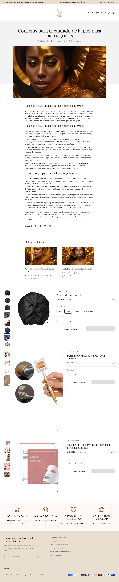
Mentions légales (56, 555)
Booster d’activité (39, 575)
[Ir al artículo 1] (7, 293)
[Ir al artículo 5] (7, 323)
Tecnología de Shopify (27, 575)
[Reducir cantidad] (59, 321)
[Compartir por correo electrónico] (50, 226)
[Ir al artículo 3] (7, 308)
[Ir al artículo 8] (7, 345)
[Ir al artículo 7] (7, 338)
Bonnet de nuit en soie (69, 295)
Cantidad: (60, 317)
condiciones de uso (57, 548)
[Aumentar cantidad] (70, 321)
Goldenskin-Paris (62, 291)
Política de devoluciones (59, 545)
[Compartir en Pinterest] (45, 226)
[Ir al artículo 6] (7, 330)
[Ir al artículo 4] (7, 315)
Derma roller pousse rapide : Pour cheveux (86, 357)
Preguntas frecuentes (58, 538)
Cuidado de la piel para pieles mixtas (77, 268)
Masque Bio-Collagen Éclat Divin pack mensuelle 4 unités (89, 446)
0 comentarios (76, 41)
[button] (100, 328)
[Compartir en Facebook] (35, 226)
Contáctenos (55, 541)
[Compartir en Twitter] (40, 226)
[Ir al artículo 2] (7, 300)
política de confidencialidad (60, 552)
